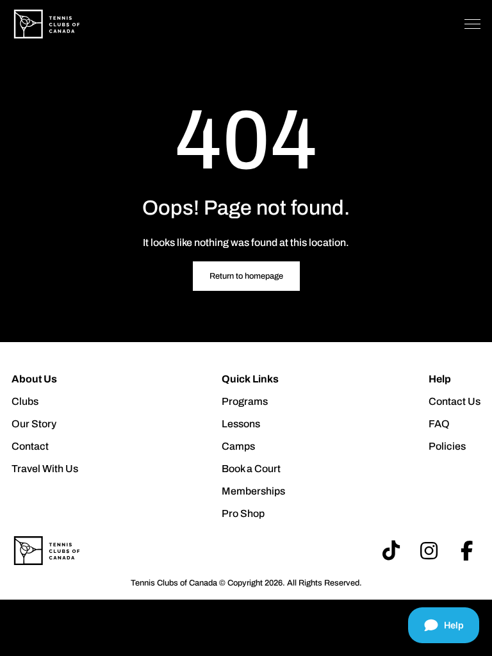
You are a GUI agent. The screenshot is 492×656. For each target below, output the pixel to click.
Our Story (34, 423)
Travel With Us (45, 468)
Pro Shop (243, 513)
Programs (245, 401)
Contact (30, 446)
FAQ (439, 423)
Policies (447, 446)
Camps (238, 446)
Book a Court (251, 468)
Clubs (25, 401)
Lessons (241, 423)
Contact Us (454, 401)
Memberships (253, 491)
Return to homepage (246, 276)
